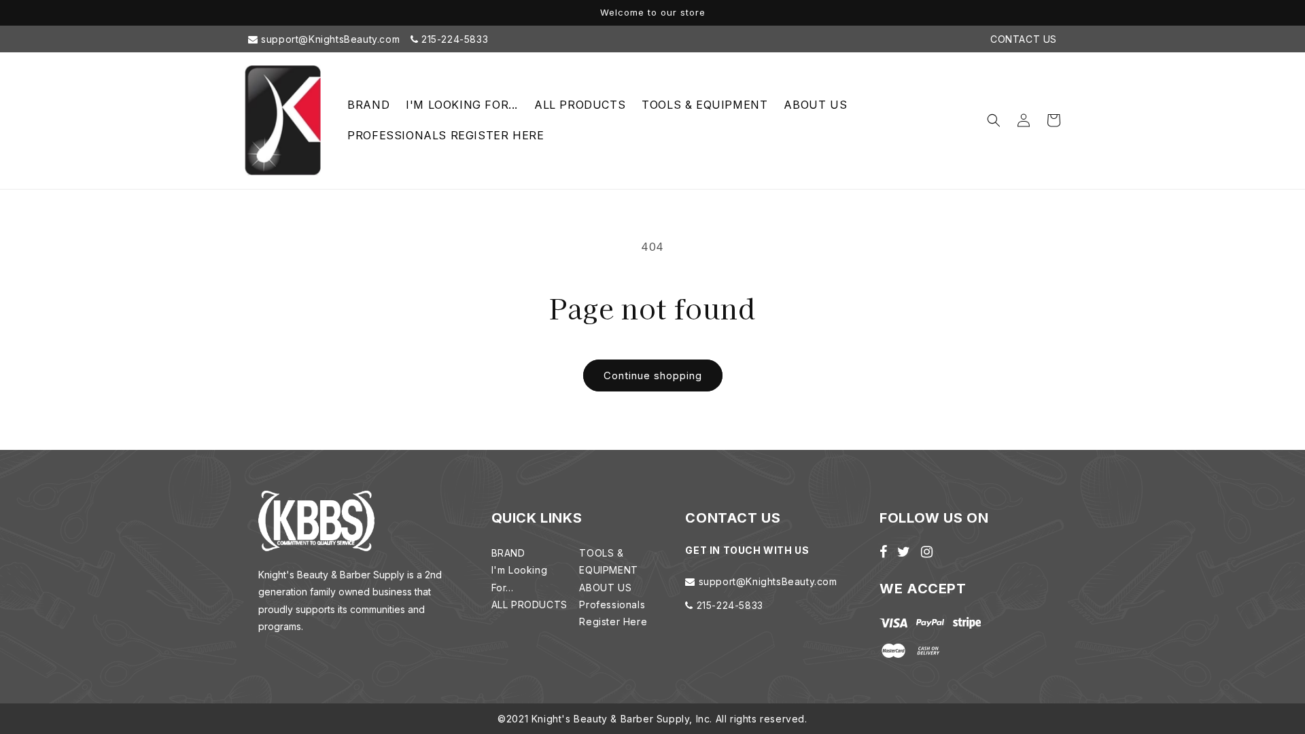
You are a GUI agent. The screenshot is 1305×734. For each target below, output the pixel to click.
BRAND (508, 553)
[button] (994, 120)
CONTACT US (1023, 39)
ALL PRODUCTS (529, 604)
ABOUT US (605, 587)
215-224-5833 (453, 39)
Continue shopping (653, 375)
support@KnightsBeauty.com (329, 39)
